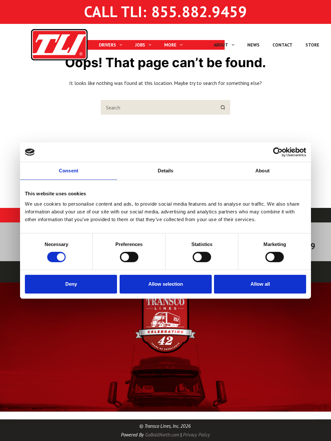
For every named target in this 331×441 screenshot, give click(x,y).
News (253, 45)
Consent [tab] (68, 170)
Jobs (140, 45)
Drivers (107, 45)
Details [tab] (166, 170)
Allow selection (165, 284)
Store (312, 45)
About (221, 45)
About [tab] (262, 170)
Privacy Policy (196, 435)
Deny (71, 284)
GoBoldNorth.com (162, 435)
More (170, 45)
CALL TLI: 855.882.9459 (165, 11)
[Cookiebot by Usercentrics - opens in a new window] (278, 152)
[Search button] (223, 107)
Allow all (260, 284)
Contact (282, 45)
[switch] (129, 257)
